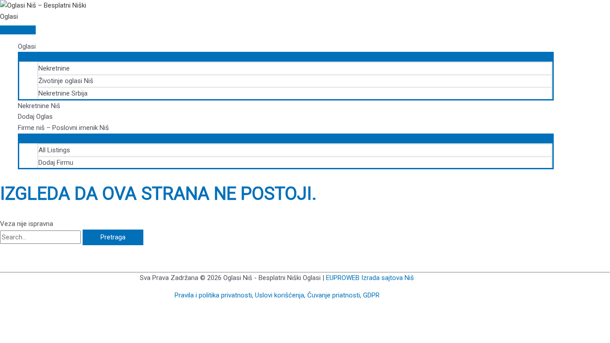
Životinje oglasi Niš (65, 81)
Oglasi (27, 46)
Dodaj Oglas (35, 117)
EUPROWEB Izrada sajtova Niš (370, 278)
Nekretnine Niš (39, 106)
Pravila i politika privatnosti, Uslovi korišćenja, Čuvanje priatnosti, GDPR (277, 295)
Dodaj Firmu (55, 163)
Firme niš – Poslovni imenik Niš (63, 128)
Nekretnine (54, 68)
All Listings (54, 150)
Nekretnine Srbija (63, 93)
